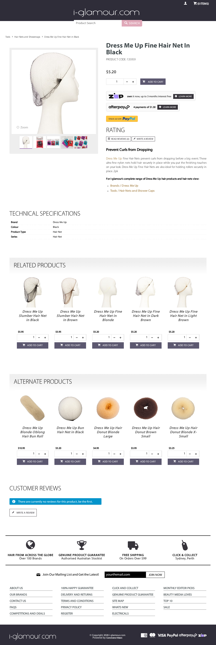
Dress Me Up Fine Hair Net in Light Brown (183, 316)
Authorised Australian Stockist (82, 557)
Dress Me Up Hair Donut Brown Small (146, 432)
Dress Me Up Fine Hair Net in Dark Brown (146, 316)
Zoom (24, 127)
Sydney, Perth (185, 557)
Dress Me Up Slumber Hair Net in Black (32, 316)
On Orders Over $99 (133, 557)
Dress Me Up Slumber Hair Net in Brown (70, 316)
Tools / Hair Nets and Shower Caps (132, 190)
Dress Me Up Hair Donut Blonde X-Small (183, 432)
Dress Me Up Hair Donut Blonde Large (108, 432)
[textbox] (98, 23)
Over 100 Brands (30, 557)
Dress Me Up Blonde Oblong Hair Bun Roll (32, 432)
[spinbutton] (115, 82)
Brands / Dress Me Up (124, 185)
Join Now (155, 575)
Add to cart (155, 82)
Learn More (185, 97)
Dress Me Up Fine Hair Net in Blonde (108, 316)
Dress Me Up (114, 158)
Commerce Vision (114, 638)
